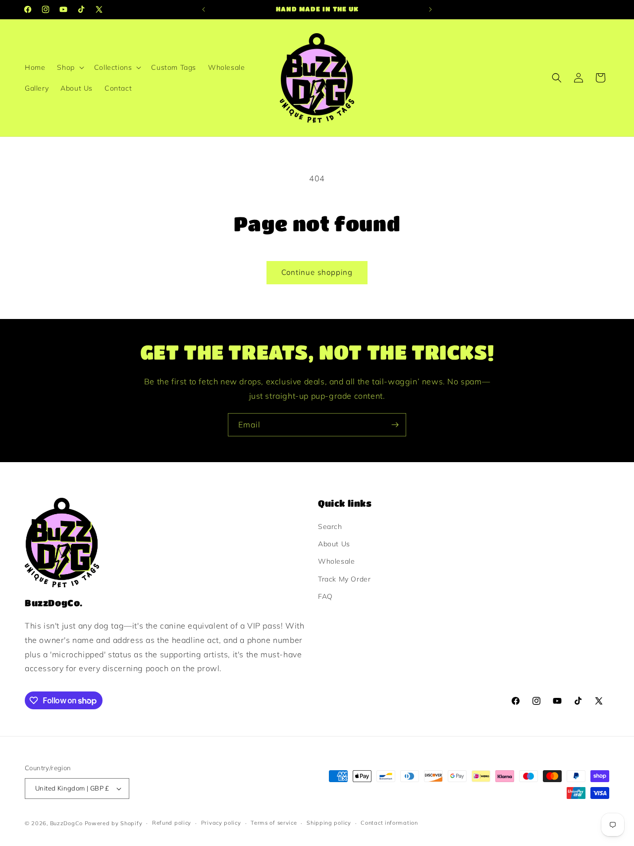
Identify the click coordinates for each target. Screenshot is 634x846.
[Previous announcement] (203, 9)
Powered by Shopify (114, 823)
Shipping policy (329, 822)
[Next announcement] (430, 9)
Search (330, 526)
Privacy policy (221, 822)
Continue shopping (317, 272)
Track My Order (344, 579)
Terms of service (274, 822)
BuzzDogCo (66, 823)
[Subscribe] (395, 424)
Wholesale (336, 561)
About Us (334, 543)
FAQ (325, 596)
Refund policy (171, 822)
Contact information (389, 822)
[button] (69, 67)
